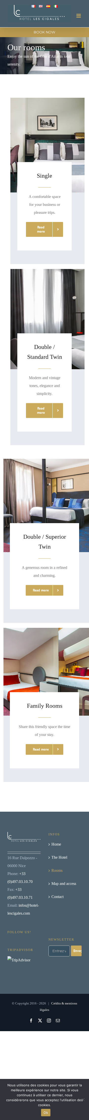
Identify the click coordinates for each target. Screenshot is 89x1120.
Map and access (63, 883)
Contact (57, 897)
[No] (82, 1099)
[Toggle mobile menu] (79, 15)
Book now (44, 32)
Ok (46, 1113)
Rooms (57, 870)
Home (56, 844)
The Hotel (59, 857)
